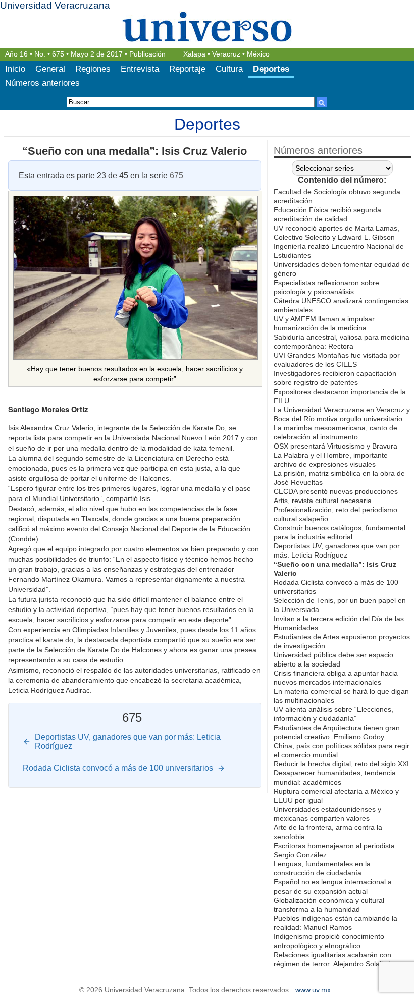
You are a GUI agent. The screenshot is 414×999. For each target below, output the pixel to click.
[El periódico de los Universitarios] (207, 26)
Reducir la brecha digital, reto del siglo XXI (341, 764)
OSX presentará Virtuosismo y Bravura (335, 446)
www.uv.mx (313, 990)
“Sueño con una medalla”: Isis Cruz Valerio (134, 151)
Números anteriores (42, 83)
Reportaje (187, 69)
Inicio (15, 69)
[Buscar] (322, 102)
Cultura (229, 69)
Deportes (271, 69)
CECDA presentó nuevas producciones (336, 491)
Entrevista (140, 69)
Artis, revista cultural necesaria (323, 500)
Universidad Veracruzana (55, 5)
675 (58, 54)
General (50, 69)
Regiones (93, 69)
